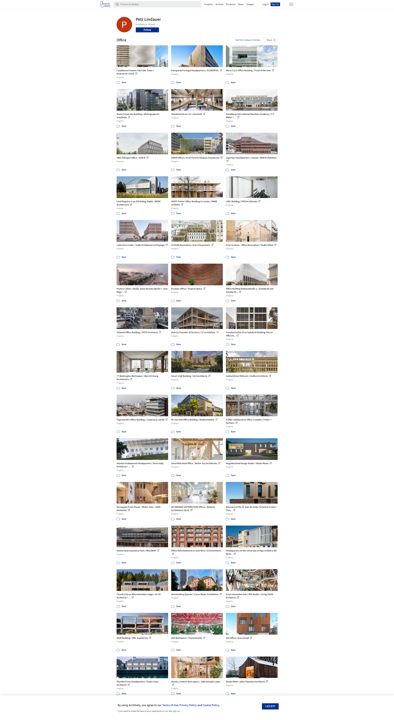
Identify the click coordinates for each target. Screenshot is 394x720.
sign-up (176, 711)
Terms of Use (170, 705)
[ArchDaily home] (105, 4)
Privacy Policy (188, 705)
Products (230, 4)
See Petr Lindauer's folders (248, 40)
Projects (208, 4)
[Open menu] (291, 4)
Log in (265, 4)
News (241, 4)
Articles (219, 4)
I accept (270, 706)
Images (250, 4)
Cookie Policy (210, 705)
